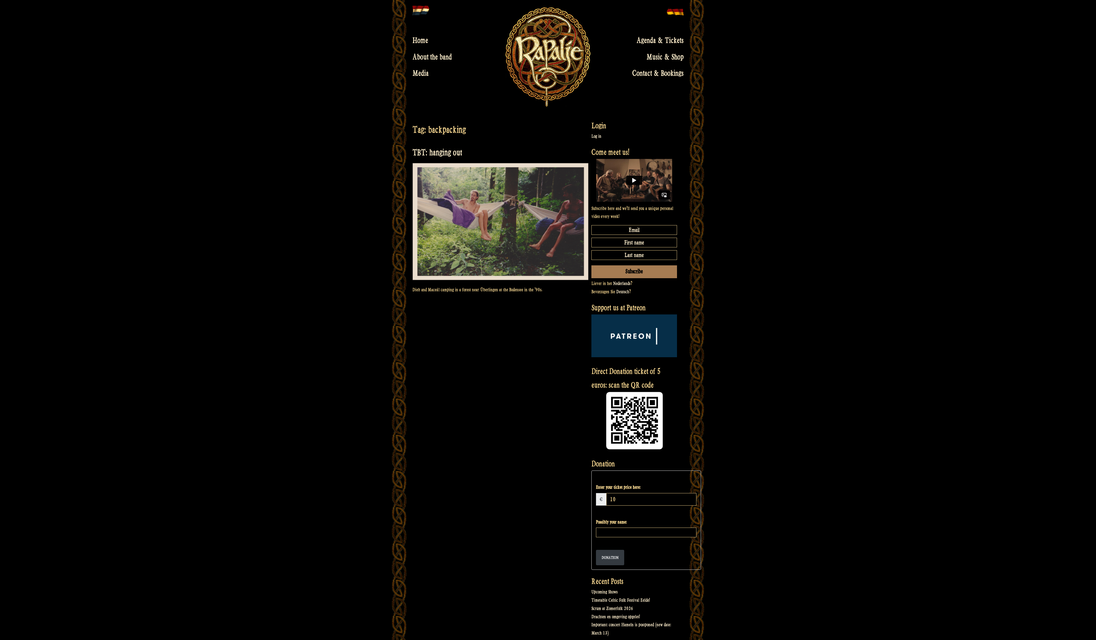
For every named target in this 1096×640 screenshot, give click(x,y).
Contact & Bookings (658, 73)
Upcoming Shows (604, 592)
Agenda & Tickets (660, 40)
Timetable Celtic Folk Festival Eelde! (620, 600)
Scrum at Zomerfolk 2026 (612, 608)
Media (420, 73)
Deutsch (622, 291)
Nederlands (621, 283)
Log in (596, 136)
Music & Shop (665, 56)
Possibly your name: (611, 522)
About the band (432, 56)
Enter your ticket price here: (618, 487)
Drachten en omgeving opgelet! (615, 616)
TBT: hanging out (437, 153)
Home (420, 40)
